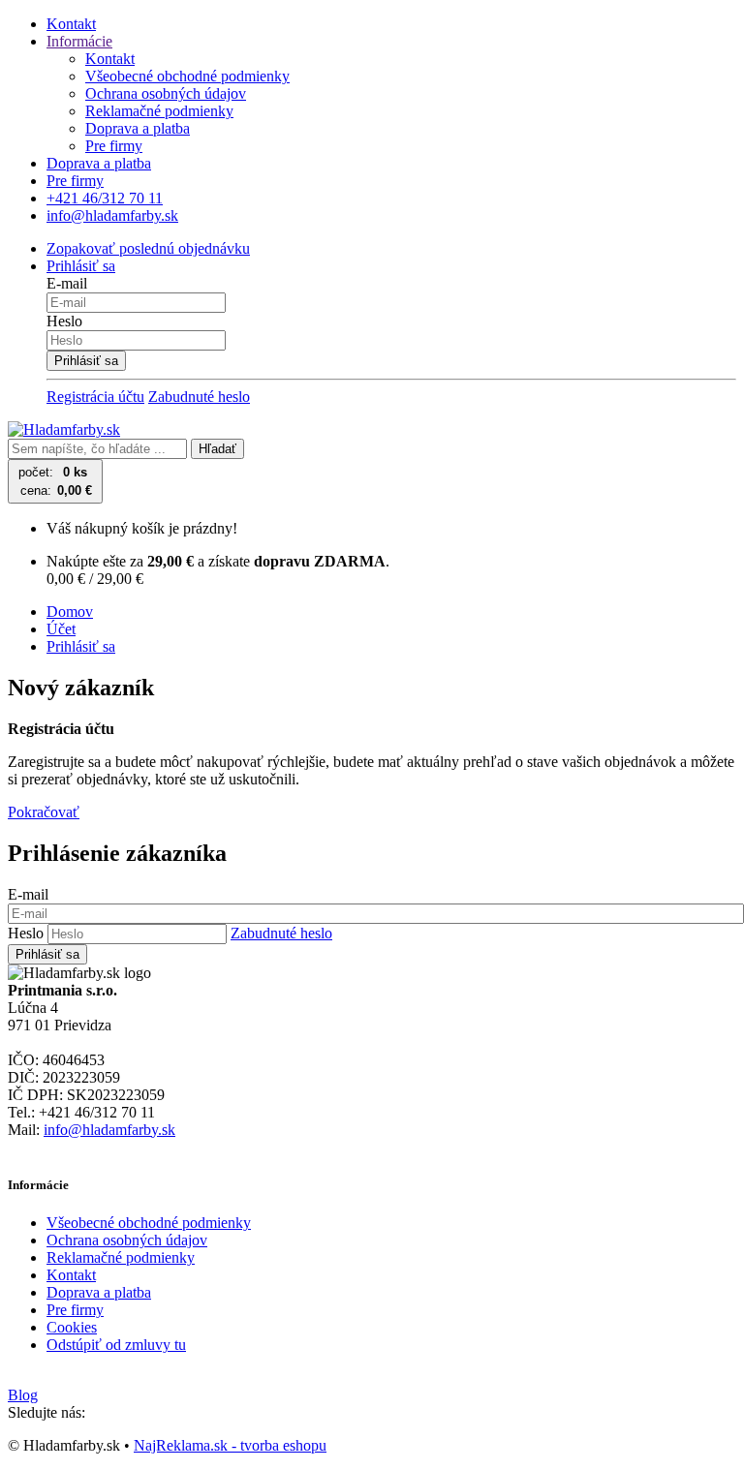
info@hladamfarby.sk (109, 1129)
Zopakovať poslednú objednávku (148, 248)
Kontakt (71, 23)
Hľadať (217, 449)
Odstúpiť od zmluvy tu (116, 1344)
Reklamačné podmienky (159, 111)
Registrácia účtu (95, 396)
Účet (61, 629)
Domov (69, 611)
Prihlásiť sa (80, 646)
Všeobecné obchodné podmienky (187, 76)
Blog (23, 1395)
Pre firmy (113, 146)
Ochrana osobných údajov (165, 93)
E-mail (66, 283)
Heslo (64, 321)
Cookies (71, 1327)
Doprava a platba (137, 128)
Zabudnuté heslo (199, 396)
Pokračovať (43, 812)
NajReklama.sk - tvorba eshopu (230, 1445)
